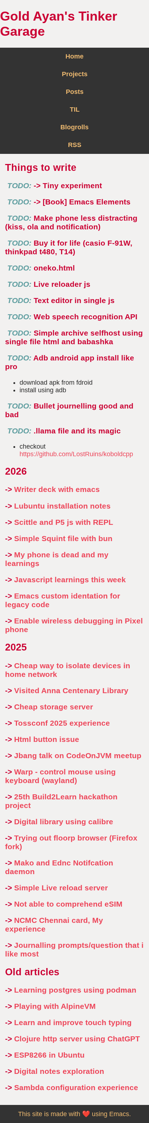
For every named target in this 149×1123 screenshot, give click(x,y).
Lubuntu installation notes (62, 506)
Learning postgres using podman (75, 990)
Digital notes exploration (59, 1071)
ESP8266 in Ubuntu (49, 1055)
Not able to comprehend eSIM (68, 904)
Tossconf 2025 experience (62, 723)
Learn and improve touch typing (73, 1022)
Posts (75, 91)
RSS (74, 144)
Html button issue (46, 739)
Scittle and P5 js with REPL (63, 522)
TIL (75, 109)
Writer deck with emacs (57, 489)
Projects (75, 74)
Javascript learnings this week (70, 579)
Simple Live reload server (61, 888)
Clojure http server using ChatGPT (77, 1039)
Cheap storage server (53, 707)
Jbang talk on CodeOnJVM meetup (77, 755)
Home (74, 56)
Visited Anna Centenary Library (71, 690)
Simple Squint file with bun (63, 538)
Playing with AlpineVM (55, 1006)
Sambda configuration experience (76, 1087)
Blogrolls (74, 127)
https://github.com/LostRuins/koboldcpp (76, 454)
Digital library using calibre (63, 821)
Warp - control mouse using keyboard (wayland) (60, 776)
